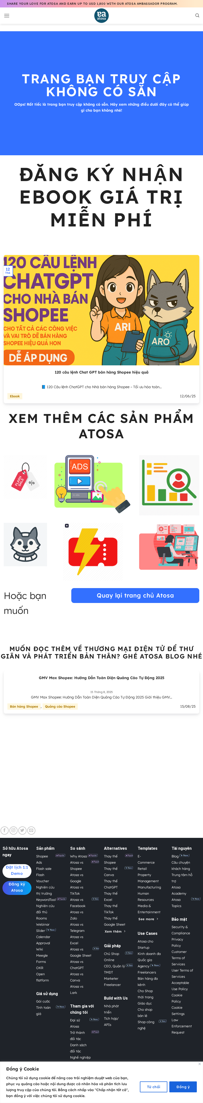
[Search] (197, 15)
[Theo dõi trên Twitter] (22, 830)
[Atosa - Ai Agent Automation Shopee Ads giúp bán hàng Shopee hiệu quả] (101, 15)
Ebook (15, 396)
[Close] (200, 1064)
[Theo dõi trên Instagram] (13, 830)
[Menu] (7, 15)
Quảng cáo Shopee (60, 706)
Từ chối (153, 1087)
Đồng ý (183, 1087)
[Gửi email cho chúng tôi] (31, 830)
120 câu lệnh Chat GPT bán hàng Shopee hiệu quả (102, 372)
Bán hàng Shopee (24, 706)
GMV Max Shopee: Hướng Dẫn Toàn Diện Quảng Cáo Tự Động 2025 (101, 677)
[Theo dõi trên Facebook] (4, 830)
